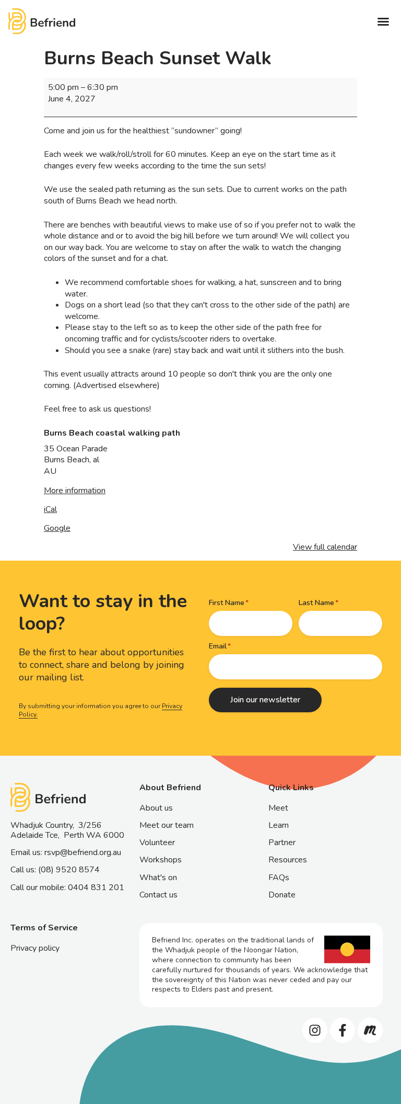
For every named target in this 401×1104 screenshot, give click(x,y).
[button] (383, 21)
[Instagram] (314, 1030)
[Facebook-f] (342, 1030)
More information (74, 490)
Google (57, 528)
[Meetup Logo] (370, 1030)
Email (218, 646)
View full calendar (325, 547)
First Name (226, 603)
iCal (50, 509)
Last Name (316, 603)
